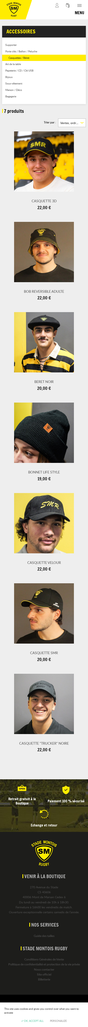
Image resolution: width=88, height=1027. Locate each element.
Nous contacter (44, 969)
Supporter (11, 45)
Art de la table (13, 64)
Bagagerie (10, 96)
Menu (79, 13)
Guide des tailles (44, 936)
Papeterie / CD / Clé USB (19, 70)
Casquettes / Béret (19, 57)
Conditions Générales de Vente (44, 959)
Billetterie (44, 979)
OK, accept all (33, 1020)
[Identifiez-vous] (57, 9)
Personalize (58, 1020)
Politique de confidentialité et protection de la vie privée (44, 964)
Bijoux (9, 77)
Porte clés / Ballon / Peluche (21, 51)
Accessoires (20, 31)
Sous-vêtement (13, 83)
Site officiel (44, 974)
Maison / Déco (13, 90)
